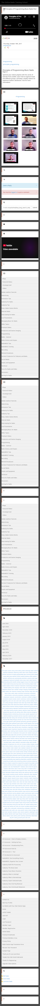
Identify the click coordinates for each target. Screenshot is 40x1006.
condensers (24, 697)
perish (25, 753)
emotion (10, 714)
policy (16, 757)
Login (4, 919)
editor (22, 712)
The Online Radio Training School (14, 2)
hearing (14, 725)
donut (3, 708)
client (36, 691)
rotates (29, 782)
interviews (5, 733)
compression (27, 695)
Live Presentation (7, 318)
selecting (20, 785)
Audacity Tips (6, 305)
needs (12, 748)
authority (10, 678)
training (5, 806)
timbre (4, 804)
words (12, 815)
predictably (9, 759)
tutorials (35, 806)
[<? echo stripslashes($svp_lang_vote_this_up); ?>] (5, 47)
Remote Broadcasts (7, 353)
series (24, 785)
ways (3, 814)
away (36, 678)
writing (16, 817)
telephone (34, 800)
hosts (29, 725)
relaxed (6, 776)
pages (8, 753)
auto (13, 678)
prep (14, 759)
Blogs (4, 279)
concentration (18, 697)
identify (16, 727)
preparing (17, 759)
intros (20, 733)
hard (33, 723)
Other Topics (5, 324)
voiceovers (14, 812)
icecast (9, 727)
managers (34, 740)
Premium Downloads (9, 935)
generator (34, 721)
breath (35, 684)
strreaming (4, 797)
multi (19, 746)
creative (28, 701)
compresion (20, 695)
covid (17, 701)
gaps (7, 721)
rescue (17, 778)
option (3, 751)
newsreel (28, 748)
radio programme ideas (21, 770)
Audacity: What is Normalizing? (12, 877)
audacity (23, 676)
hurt (7, 727)
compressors (6, 697)
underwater (27, 808)
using (19, 810)
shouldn (22, 787)
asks (11, 676)
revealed (36, 780)
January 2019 (6, 636)
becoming (4, 682)
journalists (24, 734)
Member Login (7, 925)
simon (10, 789)
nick (31, 748)
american (31, 672)
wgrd (17, 814)
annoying (14, 674)
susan (4, 798)
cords (9, 701)
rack (9, 766)
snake (3, 791)
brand (23, 684)
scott (18, 783)
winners (29, 814)
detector (21, 704)
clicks (33, 691)
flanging (15, 719)
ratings (20, 772)
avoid (33, 678)
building (10, 687)
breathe (4, 685)
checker (7, 691)
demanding (5, 704)
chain (12, 689)
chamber (16, 689)
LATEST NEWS (7, 912)
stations (6, 795)
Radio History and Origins (9, 340)
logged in (14, 192)
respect (30, 778)
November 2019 (7, 630)
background (6, 680)
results (31, 780)
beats (30, 680)
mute (37, 746)
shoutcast (27, 787)
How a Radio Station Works (10, 308)
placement (15, 755)
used (10, 810)
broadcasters (23, 685)
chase (36, 689)
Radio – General (6, 337)
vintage (33, 810)
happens (29, 723)
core (12, 701)
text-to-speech (15, 802)
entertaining (15, 714)
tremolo (11, 806)
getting (3, 723)
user (16, 810)
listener (8, 738)
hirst (20, 725)
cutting (6, 702)
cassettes (34, 687)
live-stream (22, 738)
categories (4, 689)
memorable (23, 742)
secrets (13, 785)
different (36, 704)
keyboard (4, 736)
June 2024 (5, 623)
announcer (9, 674)
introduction (16, 733)
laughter (13, 736)
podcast (3, 757)
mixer (3, 746)
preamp (5, 759)
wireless (33, 814)
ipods (23, 733)
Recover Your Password (10, 947)
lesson (24, 736)
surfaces (32, 797)
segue (16, 785)
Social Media (5, 359)
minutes (24, 744)
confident (29, 697)
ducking (11, 710)
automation (24, 678)
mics (15, 744)
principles (6, 64)
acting (13, 670)
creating (24, 701)
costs (14, 701)
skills (16, 789)
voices (19, 812)
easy (10, 712)
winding (25, 814)
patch (14, 753)
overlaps (26, 751)
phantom (35, 753)
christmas (27, 691)
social (6, 791)
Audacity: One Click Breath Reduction (14, 887)
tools (19, 804)
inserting (13, 731)
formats (19, 719)
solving (16, 791)
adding (20, 670)
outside (18, 751)
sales (5, 783)
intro (11, 733)
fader (10, 717)
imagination (30, 727)
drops (8, 710)
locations (30, 738)
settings (5, 787)
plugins (36, 755)
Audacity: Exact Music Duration (12, 871)
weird (14, 814)
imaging (36, 727)
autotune (29, 678)
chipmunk (14, 691)
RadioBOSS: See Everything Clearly (13, 858)
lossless (4, 740)
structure (10, 797)
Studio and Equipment (8, 362)
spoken (23, 793)
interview (30, 731)
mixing (6, 746)
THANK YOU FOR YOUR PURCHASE (13, 957)
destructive (16, 704)
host (26, 725)
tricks (17, 806)
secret (9, 785)
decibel (29, 702)
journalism (19, 734)
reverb (3, 782)
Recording (5, 350)
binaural (27, 682)
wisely (36, 814)
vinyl (37, 810)
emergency (34, 712)
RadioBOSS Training (7, 346)
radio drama (11, 768)
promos (5, 765)
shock (14, 787)
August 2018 (6, 639)
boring (11, 684)
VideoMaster (7, 45)
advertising (16, 672)
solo (13, 791)
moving (15, 746)
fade (8, 717)
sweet (18, 798)
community (15, 695)
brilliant (12, 685)
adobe (23, 670)
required (14, 778)
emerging (5, 714)
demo (9, 704)
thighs (20, 802)
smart (23, 789)
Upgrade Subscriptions (9, 963)
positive (32, 757)
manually (6, 742)
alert (27, 672)
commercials (27, 693)
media (13, 742)
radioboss (23, 766)
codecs (16, 693)
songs (24, 791)
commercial (20, 693)
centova (9, 689)
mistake (28, 744)
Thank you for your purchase (11, 954)
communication (8, 695)
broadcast (17, 685)
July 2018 (5, 643)
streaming (29, 795)
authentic (5, 678)
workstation (28, 815)
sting (22, 795)
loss (36, 738)
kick (8, 736)
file (37, 717)
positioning (27, 757)
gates (14, 721)
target (32, 798)
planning (20, 755)
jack (36, 733)
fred (28, 719)
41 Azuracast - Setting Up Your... (12, 842)
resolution (26, 778)
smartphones (34, 789)
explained (30, 716)
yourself (20, 817)
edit (15, 712)
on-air (9, 749)
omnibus (5, 749)
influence (33, 729)
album (24, 672)
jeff (6, 734)
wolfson (8, 815)
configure (34, 697)
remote (17, 776)
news (19, 748)
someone (20, 791)
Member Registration (9, 928)
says (10, 783)
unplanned (33, 808)
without (4, 815)
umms (8, 808)
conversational (33, 699)
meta (30, 742)
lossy (8, 740)
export (35, 716)
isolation (30, 733)
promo (36, 763)
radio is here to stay (19, 768)
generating (23, 721)
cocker (12, 693)
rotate (26, 782)
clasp (31, 691)
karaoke (29, 734)
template (4, 802)
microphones (11, 744)
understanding (20, 808)
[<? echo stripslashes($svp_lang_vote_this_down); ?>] (8, 47)
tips (17, 804)
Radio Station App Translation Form (13, 944)
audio (31, 676)
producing (34, 761)
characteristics (31, 689)
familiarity (20, 717)
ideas (13, 727)
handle (25, 723)
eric (36, 714)
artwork (36, 674)
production (4, 763)
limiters (36, 736)
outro (14, 751)
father (26, 717)
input (9, 731)
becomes (34, 680)
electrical (29, 712)
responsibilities (15, 780)
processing (19, 761)
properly (19, 765)
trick (14, 806)
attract (18, 676)
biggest (22, 682)
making (30, 740)
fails (16, 717)
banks (21, 680)
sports (33, 793)
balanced (12, 680)
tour (24, 804)
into (9, 733)
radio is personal (12, 770)
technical (13, 800)
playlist (27, 755)
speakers (19, 793)
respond (4, 780)
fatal (24, 717)
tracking (32, 804)
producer (25, 761)
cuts (4, 702)
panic (12, 753)
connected (5, 699)
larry (10, 736)
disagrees (21, 706)
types (6, 808)
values (26, 810)
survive (36, 797)
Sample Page (6, 951)
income (28, 729)
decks (32, 702)
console (10, 699)
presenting (5, 761)
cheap (3, 691)
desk (12, 704)
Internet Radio (6, 311)
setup (8, 787)
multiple (28, 746)
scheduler (14, 783)
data (20, 702)
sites (14, 789)
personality (29, 753)
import (9, 729)
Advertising (5, 295)
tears (9, 800)
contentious (23, 699)
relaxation (34, 774)
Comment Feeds (7, 981)
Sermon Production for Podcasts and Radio (14, 356)
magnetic (19, 740)
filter (9, 719)
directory (17, 706)
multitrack (32, 746)
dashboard (16, 702)
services (31, 785)
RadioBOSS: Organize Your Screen (13, 861)
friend (30, 719)
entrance (21, 714)
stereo (19, 795)
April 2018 (6, 652)
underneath (13, 808)
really (4, 774)
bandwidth (17, 680)
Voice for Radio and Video (9, 369)
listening (17, 738)
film (6, 719)
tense (8, 802)
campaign (16, 687)
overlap (21, 751)
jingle (8, 734)
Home (4, 909)
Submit (35, 207)
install (16, 731)
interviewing (35, 731)
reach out (31, 772)
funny (4, 721)
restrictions (27, 780)
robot (21, 782)
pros (22, 765)
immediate (5, 729)
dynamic (20, 710)
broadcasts (35, 685)
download (15, 708)
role (23, 782)
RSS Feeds (6, 976)
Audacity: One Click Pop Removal (12, 884)
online (12, 749)
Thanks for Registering (9, 960)
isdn (26, 733)
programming (14, 64)
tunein (22, 806)
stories (25, 795)
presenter (29, 759)
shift (11, 787)
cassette (30, 687)
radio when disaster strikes (11, 772)
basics (24, 680)
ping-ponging (9, 755)
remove (21, 776)
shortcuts (18, 787)
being (8, 682)
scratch (21, 783)
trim (20, 806)
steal (16, 795)
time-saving (9, 804)
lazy (19, 736)
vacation (23, 810)
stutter (24, 797)
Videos (5, 288)
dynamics (25, 710)
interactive (20, 731)
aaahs (6, 670)
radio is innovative (28, 768)
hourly (3, 727)
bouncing (16, 684)
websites (11, 814)
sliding (19, 789)
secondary (5, 785)
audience (27, 676)
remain (14, 776)
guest (18, 723)
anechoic (4, 674)
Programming (7, 61)
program (10, 763)
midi (18, 744)
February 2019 (7, 633)
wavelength (32, 812)
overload (30, 751)
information (4, 731)
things (24, 802)
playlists (32, 755)
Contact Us (6, 899)
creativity (32, 701)
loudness (15, 740)
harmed (36, 723)
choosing (19, 691)
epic (24, 714)
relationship (26, 774)
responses (9, 780)
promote (10, 765)
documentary (34, 706)
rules (32, 782)
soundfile (36, 791)
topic (22, 804)
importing (20, 729)
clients (6, 693)
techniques (23, 800)
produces (29, 761)
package (5, 753)
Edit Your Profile (7, 903)
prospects (26, 765)
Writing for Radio (7, 375)
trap (8, 806)
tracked (27, 804)
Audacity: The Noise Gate (10, 868)
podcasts (13, 757)
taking (23, 798)
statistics (10, 795)
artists (32, 674)
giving (7, 723)
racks (12, 766)
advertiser (5, 672)
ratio (23, 772)
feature (30, 717)
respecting (35, 778)
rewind (10, 782)
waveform (27, 812)
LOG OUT (5, 915)
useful (13, 810)
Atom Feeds (6, 979)
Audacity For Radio (7, 302)
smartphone (27, 789)
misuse (36, 744)
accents (9, 670)
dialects (31, 704)
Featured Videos (7, 282)
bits (30, 682)
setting (35, 785)
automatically (18, 678)
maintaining (25, 740)
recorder (8, 774)
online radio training (19, 749)
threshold (35, 802)
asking (8, 676)
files (4, 719)
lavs (17, 736)
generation (29, 721)
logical (33, 738)
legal (21, 736)
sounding (4, 793)
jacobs (3, 734)
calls (13, 687)
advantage (27, 670)
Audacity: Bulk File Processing (12, 864)
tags (21, 798)
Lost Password (7, 922)
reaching (27, 772)
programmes (21, 763)
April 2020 (6, 627)
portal (22, 757)
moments (11, 746)
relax (31, 774)
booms (5, 684)
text (11, 802)
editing (18, 712)
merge (27, 742)
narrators (8, 748)
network (16, 748)
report (29, 776)
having (4, 725)
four (23, 719)
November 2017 (7, 659)
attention (14, 676)
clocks (9, 693)
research (22, 778)
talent (27, 798)
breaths (8, 685)
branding (27, 684)
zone (29, 817)
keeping (36, 734)
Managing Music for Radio (9, 321)
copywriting (5, 701)
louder (10, 740)
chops (23, 691)
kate (32, 734)
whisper (21, 814)
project (33, 763)
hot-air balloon (34, 725)
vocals (6, 812)
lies (33, 736)
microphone (5, 744)
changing (25, 689)
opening (26, 749)
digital (4, 706)
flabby (11, 719)
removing (25, 776)
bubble (5, 687)
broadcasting (29, 685)
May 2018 (5, 649)
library (30, 736)
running (36, 782)
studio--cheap (19, 797)
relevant (10, 776)
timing (14, 804)
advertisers (10, 672)
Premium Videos (6, 327)
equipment (32, 714)
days (26, 702)
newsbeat (23, 748)
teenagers (29, 800)
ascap (4, 676)
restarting (21, 780)
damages (11, 702)
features (34, 717)
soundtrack (9, 793)
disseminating (27, 706)
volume (22, 812)
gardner (11, 721)
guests (21, 723)
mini (20, 744)
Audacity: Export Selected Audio (12, 880)
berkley (18, 682)
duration (16, 710)
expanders (25, 716)
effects (25, 712)
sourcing (14, 793)
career (23, 687)
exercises (20, 716)
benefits (14, 682)
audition (35, 676)
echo (13, 712)
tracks (35, 804)
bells (11, 682)
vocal (3, 812)
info (36, 729)
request (9, 778)
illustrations (24, 727)
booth (8, 684)
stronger (34, 795)
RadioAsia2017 (16, 766)
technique (18, 800)
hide (18, 725)
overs (36, 751)
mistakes (32, 744)
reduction (21, 774)
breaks (31, 684)
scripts (34, 783)
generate (18, 721)
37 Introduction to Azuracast (11, 855)
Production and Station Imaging (11, 330)
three (31, 802)
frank (25, 719)
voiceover (10, 812)
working (15, 815)
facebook (4, 717)
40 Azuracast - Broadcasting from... (13, 845)
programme (15, 763)
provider (31, 765)
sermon (27, 785)
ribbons (14, 782)
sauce (7, 783)
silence (7, 789)
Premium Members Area (10, 938)
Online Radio (6, 931)
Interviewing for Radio (8, 314)
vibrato (30, 810)
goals (10, 723)
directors (12, 706)
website (6, 814)
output (11, 751)
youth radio (25, 817)
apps (25, 674)
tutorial (31, 806)
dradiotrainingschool (23, 708)
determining (26, 704)
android (35, 672)
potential (36, 757)
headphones (9, 725)
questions (5, 766)
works (19, 815)
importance (14, 729)
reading (36, 772)
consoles (14, 699)
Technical (4, 366)
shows (31, 787)
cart (26, 687)
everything (10, 716)
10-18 (3, 670)
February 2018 (7, 655)
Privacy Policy (7, 941)
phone (3, 755)
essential (5, 716)
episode (27, 714)
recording (12, 774)
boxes (20, 684)
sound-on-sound (30, 791)
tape (30, 798)
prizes (15, 761)
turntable (27, 806)
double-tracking (9, 708)
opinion (35, 749)
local (26, 738)
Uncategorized (7, 285)
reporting (34, 776)
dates (23, 702)
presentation (24, 759)
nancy (4, 748)
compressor (33, 695)
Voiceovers (5, 372)
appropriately (20, 674)
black (32, 682)
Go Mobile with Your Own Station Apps (14, 906)
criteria (36, 701)
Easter (29, 710)
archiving (28, 674)
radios (29, 770)
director (8, 706)
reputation (4, 778)
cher (10, 691)
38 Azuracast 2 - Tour (9, 852)
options (7, 751)
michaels (34, 742)
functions (34, 719)
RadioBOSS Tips (6, 343)
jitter (15, 734)
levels (27, 736)
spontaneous (28, 793)
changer (21, 689)
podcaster (8, 757)
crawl (20, 701)
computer (12, 697)
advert (32, 670)
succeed (28, 797)
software (10, 791)
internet (26, 731)
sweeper (14, 798)
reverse (7, 782)
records (16, 774)
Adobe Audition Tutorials (9, 292)
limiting (4, 738)
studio (13, 797)
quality (34, 765)
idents (19, 727)
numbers (35, 748)
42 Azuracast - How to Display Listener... (15, 839)
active (16, 670)
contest (28, 699)
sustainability (9, 798)
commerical (32, 693)
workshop (23, 815)
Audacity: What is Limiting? (11, 874)
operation (30, 749)
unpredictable (5, 810)
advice (20, 672)
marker (10, 742)
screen (28, 783)
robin (18, 782)
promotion (14, 765)
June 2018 (5, 646)
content (18, 699)
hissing (23, 725)
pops (19, 757)
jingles (12, 734)
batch (27, 680)
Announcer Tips (6, 298)
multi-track (23, 746)
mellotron (17, 742)
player (24, 755)
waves (36, 812)
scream (25, 783)
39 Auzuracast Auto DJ (9, 848)
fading (13, 717)
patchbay (19, 753)
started (36, 793)
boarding (36, 682)
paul (22, 753)
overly (33, 751)
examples (15, 716)
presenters (34, 759)
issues (33, 733)
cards (21, 687)
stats (13, 795)
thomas (28, 802)
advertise (36, 670)
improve (25, 729)
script (31, 783)
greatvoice (14, 723)
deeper (35, 702)
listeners (13, 738)
